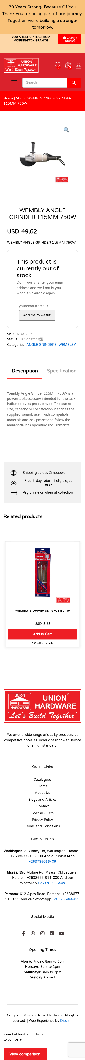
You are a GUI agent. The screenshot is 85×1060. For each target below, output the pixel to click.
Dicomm (66, 1021)
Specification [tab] (61, 371)
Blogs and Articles (42, 800)
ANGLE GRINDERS (41, 345)
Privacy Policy (42, 820)
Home (8, 98)
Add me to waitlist (37, 315)
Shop (20, 98)
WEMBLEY (67, 345)
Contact (42, 806)
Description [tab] (25, 371)
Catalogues (42, 780)
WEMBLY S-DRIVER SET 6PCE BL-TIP (42, 610)
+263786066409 (42, 862)
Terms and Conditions (42, 826)
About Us (42, 793)
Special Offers (43, 813)
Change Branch (71, 39)
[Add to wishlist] (42, 602)
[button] (42, 634)
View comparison (25, 1054)
